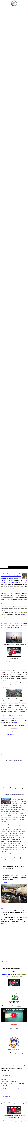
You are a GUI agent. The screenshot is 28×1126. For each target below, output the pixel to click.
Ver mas (5, 882)
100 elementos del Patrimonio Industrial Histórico (11, 576)
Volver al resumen (5, 1075)
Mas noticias (4, 961)
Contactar (16, 722)
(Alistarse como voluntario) (16, 711)
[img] (14, 3)
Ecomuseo (12, 681)
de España (9, 578)
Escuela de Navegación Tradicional (12, 718)
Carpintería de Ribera (7, 580)
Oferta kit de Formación (9, 974)
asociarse (23, 705)
